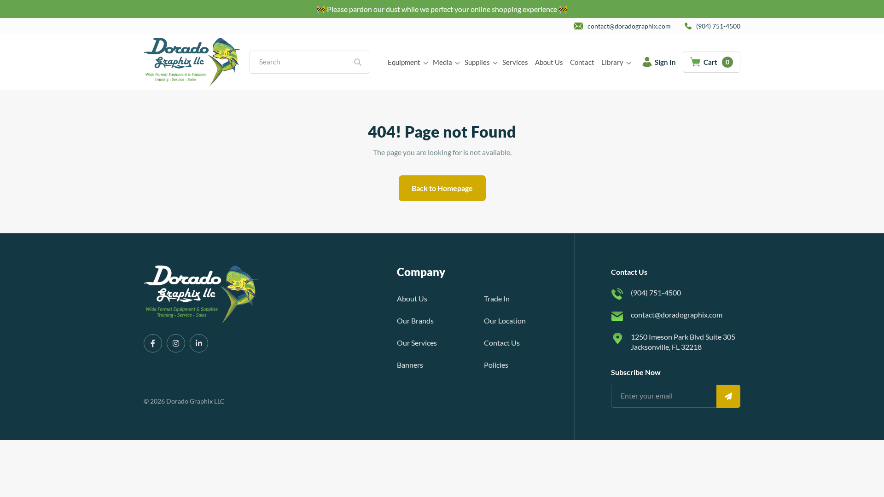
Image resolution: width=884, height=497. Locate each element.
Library (612, 62)
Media (442, 62)
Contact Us (502, 342)
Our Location (505, 320)
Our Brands (415, 320)
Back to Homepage (442, 188)
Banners (410, 364)
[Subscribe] (728, 396)
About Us (549, 62)
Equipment (404, 62)
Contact (582, 62)
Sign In (665, 62)
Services (515, 62)
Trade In (497, 298)
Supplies (477, 62)
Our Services (417, 342)
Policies (496, 364)
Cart (716, 62)
